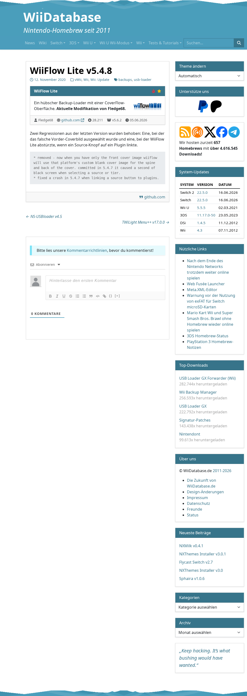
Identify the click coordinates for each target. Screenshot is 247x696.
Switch (56, 43)
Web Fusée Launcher (206, 283)
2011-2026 (222, 470)
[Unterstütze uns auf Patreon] (216, 106)
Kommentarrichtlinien (87, 250)
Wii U (88, 43)
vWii (78, 79)
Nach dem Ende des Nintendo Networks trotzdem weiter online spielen (208, 269)
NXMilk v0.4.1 (191, 545)
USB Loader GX (192, 406)
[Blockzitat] (91, 296)
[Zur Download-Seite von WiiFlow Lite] (147, 105)
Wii (139, 43)
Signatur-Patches (195, 420)
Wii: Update (99, 79)
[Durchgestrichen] (70, 296)
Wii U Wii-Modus (115, 43)
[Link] (104, 296)
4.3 (199, 230)
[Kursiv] (57, 296)
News (30, 43)
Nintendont (189, 434)
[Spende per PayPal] (203, 106)
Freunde (194, 509)
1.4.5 (201, 222)
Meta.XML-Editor (202, 289)
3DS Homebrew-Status (207, 335)
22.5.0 (202, 192)
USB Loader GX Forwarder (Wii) (207, 378)
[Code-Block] (97, 296)
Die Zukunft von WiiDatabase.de (201, 483)
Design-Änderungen (205, 491)
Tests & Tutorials (164, 43)
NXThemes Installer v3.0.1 (202, 554)
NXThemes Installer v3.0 (201, 570)
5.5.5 (201, 207)
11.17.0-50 (206, 215)
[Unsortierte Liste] (84, 296)
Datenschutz (198, 503)
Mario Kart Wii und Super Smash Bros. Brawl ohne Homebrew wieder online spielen (210, 321)
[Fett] (50, 296)
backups (125, 79)
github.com (70, 120)
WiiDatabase (62, 16)
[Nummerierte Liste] (77, 296)
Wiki (43, 43)
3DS (72, 43)
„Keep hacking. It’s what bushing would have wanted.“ (204, 657)
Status (193, 515)
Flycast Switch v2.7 (196, 562)
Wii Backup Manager (198, 392)
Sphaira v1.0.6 (192, 578)
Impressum (197, 497)
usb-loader (142, 79)
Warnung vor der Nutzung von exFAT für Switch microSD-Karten (211, 301)
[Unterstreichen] (64, 296)
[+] (117, 296)
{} (110, 296)
